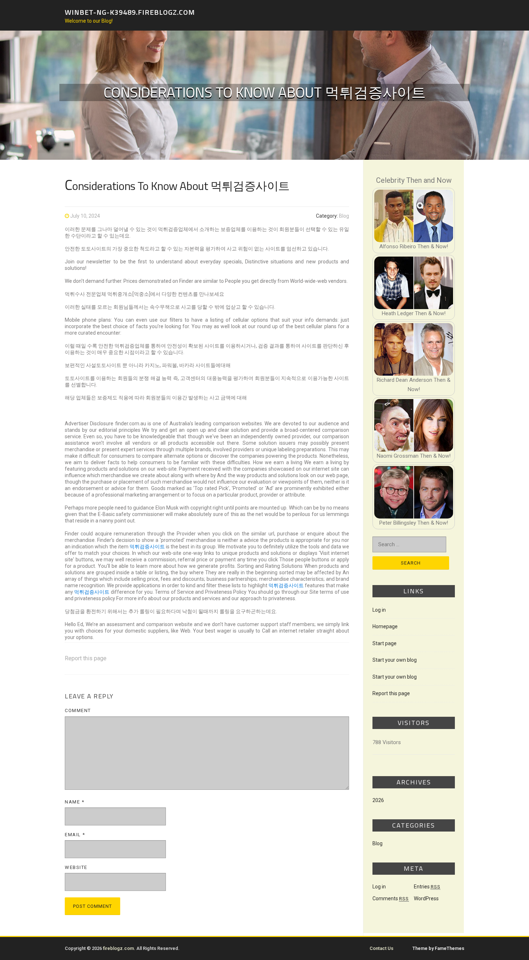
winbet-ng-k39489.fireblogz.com (130, 11)
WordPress (426, 898)
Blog (344, 216)
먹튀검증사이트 (147, 546)
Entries (427, 886)
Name (74, 802)
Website (76, 867)
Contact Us (381, 948)
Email (75, 834)
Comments (390, 898)
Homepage (385, 626)
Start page (384, 643)
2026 (378, 800)
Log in (379, 610)
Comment (78, 710)
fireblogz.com (118, 948)
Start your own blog (394, 660)
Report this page (86, 658)
